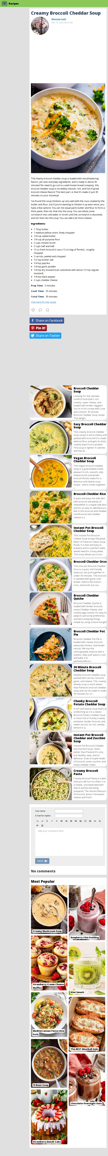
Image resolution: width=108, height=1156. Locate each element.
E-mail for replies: (43, 815)
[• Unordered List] (61, 821)
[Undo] (37, 821)
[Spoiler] (99, 821)
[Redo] (42, 821)
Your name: (40, 811)
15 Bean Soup (40, 1085)
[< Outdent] (71, 821)
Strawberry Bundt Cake (47, 1141)
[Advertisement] (68, 58)
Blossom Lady (58, 19)
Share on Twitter (48, 335)
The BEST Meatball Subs (84, 1049)
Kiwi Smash (77, 992)
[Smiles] (42, 825)
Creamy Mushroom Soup (47, 931)
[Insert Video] (85, 821)
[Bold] (47, 821)
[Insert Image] (80, 821)
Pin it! (40, 328)
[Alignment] (37, 825)
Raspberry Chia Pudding (85, 937)
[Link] (95, 821)
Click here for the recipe (43, 302)
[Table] (90, 821)
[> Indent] (75, 821)
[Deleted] (56, 821)
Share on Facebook (49, 320)
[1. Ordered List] (66, 821)
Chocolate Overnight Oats (86, 1103)
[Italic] (52, 821)
